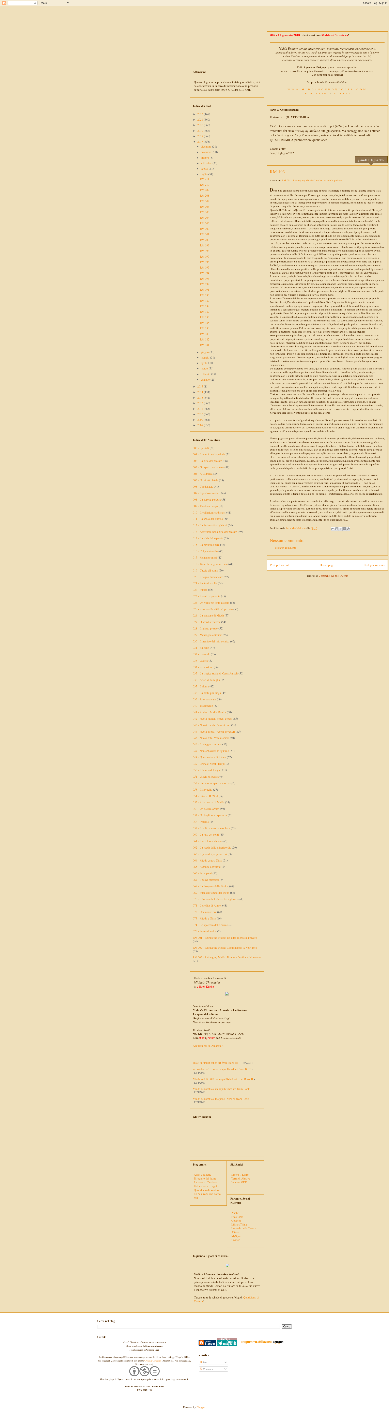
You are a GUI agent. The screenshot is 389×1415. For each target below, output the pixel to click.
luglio (204, 174)
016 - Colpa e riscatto (205, 551)
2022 (200, 114)
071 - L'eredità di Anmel (207, 905)
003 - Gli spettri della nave (208, 467)
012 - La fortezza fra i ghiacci (210, 525)
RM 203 (204, 223)
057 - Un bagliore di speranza (210, 815)
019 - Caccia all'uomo (205, 570)
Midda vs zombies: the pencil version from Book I (222, 1099)
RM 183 (204, 334)
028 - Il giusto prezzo (205, 628)
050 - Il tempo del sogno (207, 770)
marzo (205, 368)
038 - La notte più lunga (207, 693)
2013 (200, 397)
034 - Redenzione (203, 667)
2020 (200, 125)
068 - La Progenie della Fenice (210, 886)
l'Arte (343, 93)
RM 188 (204, 306)
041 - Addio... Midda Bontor (209, 712)
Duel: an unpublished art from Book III (215, 1063)
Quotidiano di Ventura (206, 1190)
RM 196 (204, 262)
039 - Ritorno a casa (204, 699)
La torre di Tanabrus (205, 1182)
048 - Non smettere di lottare (209, 757)
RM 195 (204, 267)
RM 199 (204, 245)
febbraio (206, 374)
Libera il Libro (240, 1174)
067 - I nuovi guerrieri (206, 880)
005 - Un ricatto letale (205, 480)
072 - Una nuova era (204, 912)
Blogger (201, 1407)
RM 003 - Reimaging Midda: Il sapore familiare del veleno (227, 957)
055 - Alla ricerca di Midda (208, 802)
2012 (200, 403)
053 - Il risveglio (202, 789)
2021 (200, 119)
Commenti (208, 1369)
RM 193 (204, 278)
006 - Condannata (203, 486)
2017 (200, 141)
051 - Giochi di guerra (206, 776)
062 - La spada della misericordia (212, 847)
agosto (205, 168)
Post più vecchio (374, 565)
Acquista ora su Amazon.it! (208, 1046)
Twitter (235, 1240)
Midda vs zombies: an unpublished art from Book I (222, 1089)
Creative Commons (152, 1360)
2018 (200, 136)
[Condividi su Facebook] (344, 529)
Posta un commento (285, 547)
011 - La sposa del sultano (208, 519)
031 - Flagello (201, 648)
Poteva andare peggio (206, 1186)
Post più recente (280, 565)
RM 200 (204, 240)
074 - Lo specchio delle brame (210, 925)
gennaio (206, 379)
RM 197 (204, 256)
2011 (200, 409)
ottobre (205, 157)
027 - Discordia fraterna (206, 622)
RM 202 (204, 229)
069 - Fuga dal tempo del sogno (211, 893)
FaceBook (237, 1217)
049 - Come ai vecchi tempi (209, 764)
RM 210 (204, 184)
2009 (200, 420)
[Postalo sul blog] (337, 529)
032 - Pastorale (201, 654)
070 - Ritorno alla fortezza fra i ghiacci (215, 899)
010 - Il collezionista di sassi (209, 512)
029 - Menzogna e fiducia (207, 635)
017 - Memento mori (205, 557)
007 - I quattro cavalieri (206, 493)
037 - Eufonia (201, 686)
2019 (200, 131)
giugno (205, 352)
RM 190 (204, 295)
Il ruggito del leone (205, 1178)
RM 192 (204, 284)
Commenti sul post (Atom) (333, 575)
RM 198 (204, 251)
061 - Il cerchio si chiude (207, 841)
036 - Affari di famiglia (206, 680)
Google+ (236, 1220)
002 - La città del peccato (207, 461)
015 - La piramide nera (206, 545)
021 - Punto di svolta (205, 583)
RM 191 (204, 289)
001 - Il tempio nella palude (209, 454)
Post (205, 1362)
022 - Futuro (200, 590)
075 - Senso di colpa (204, 931)
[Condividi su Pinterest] (348, 529)
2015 (200, 386)
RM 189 (204, 301)
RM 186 (204, 317)
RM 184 (204, 328)
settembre (207, 163)
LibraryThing (239, 1224)
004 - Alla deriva (203, 474)
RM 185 (204, 323)
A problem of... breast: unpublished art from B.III (222, 1069)
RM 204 (204, 217)
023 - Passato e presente (206, 596)
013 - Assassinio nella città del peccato (215, 532)
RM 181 (204, 345)
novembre (207, 152)
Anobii (235, 1213)
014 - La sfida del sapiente (208, 538)
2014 (200, 392)
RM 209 (204, 190)
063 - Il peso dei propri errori (210, 854)
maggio (205, 357)
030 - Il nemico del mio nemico (211, 641)
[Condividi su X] (341, 529)
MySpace (236, 1236)
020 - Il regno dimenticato (208, 577)
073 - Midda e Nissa (204, 918)
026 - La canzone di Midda (208, 615)
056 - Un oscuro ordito (206, 809)
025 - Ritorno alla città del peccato (213, 609)
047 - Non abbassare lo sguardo (211, 751)
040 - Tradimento (203, 706)
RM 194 (204, 273)
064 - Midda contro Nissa (207, 860)
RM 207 (204, 201)
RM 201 (204, 234)
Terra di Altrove (240, 1178)
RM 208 (204, 195)
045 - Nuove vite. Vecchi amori (211, 738)
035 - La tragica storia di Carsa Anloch (215, 673)
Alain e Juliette (202, 1174)
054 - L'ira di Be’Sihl (205, 796)
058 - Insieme (201, 822)
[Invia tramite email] (333, 529)
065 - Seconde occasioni (207, 867)
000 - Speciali (201, 448)
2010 (200, 414)
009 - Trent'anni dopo (205, 506)
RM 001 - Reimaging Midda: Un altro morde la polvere (312, 180)
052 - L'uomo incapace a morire (211, 783)
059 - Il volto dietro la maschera (211, 828)
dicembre (206, 146)
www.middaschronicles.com (327, 89)
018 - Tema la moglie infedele (210, 564)
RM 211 (204, 179)
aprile (204, 363)
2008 (200, 425)
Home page (327, 565)
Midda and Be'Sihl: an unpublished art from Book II (223, 1079)
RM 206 (204, 207)
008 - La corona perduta (207, 499)
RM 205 (204, 212)
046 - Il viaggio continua (207, 744)
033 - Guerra (200, 661)
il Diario (315, 93)
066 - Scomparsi (202, 873)
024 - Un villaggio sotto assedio (211, 603)
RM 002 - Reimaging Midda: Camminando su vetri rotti (225, 947)
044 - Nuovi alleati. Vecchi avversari (214, 731)
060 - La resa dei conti (206, 834)
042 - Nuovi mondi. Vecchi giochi (212, 718)
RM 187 (204, 312)
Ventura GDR (239, 1182)
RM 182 (204, 339)
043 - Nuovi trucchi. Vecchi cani (211, 725)
